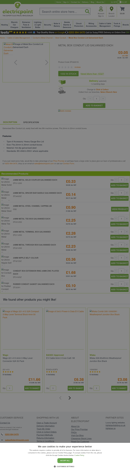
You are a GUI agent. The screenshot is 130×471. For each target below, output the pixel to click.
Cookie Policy (79, 455)
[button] (65, 466)
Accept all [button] (65, 460)
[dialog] (65, 457)
